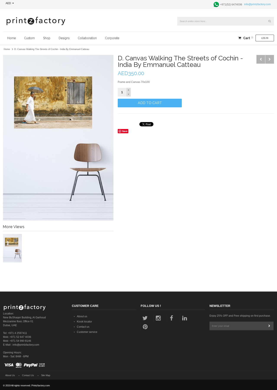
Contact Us (28, 375)
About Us (10, 375)
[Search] (269, 21)
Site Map (45, 375)
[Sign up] (269, 326)
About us (82, 316)
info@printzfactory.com (257, 4)
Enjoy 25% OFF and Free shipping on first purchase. (240, 315)
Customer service (87, 332)
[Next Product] (269, 59)
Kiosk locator (84, 321)
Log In (264, 38)
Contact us (83, 326)
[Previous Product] (260, 59)
